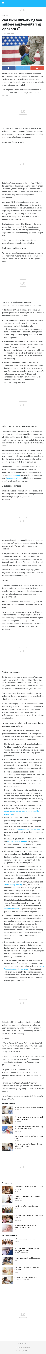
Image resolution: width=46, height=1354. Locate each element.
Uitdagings (5, 15)
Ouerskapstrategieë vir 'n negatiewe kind (29, 1107)
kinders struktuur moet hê (17, 842)
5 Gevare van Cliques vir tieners (25, 1239)
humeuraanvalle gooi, (14, 478)
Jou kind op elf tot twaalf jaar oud (26, 1206)
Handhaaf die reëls (11, 909)
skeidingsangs (14, 475)
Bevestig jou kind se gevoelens (29, 829)
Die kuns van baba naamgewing (26, 1277)
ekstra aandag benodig (13, 885)
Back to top (23, 1344)
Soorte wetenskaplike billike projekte (27, 1258)
